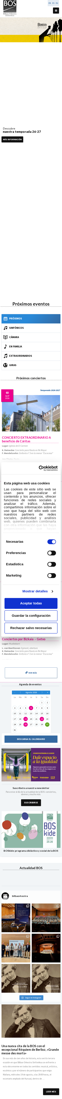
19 (26, 719)
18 (20, 719)
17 (15, 719)
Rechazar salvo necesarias (31, 628)
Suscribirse (31, 802)
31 (15, 730)
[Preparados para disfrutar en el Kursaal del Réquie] (16, 948)
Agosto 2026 (31, 692)
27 (31, 724)
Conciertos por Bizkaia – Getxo (24, 639)
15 (42, 713)
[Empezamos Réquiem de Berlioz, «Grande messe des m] (46, 918)
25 (20, 724)
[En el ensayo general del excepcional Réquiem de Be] (46, 948)
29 (42, 724)
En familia (15, 346)
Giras (12, 365)
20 (31, 719)
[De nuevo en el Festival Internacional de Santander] (16, 918)
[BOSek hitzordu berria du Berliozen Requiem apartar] (46, 978)
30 (47, 724)
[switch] (51, 553)
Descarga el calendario (31, 739)
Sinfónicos (16, 327)
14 (36, 713)
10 (15, 713)
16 (47, 713)
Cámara (14, 337)
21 (36, 719)
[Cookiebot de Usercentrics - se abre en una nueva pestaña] (44, 468)
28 (36, 724)
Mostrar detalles (35, 591)
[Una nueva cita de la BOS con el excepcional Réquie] (16, 978)
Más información (12, 139)
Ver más (32, 672)
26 (26, 724)
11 (20, 713)
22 (42, 719)
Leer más (51, 1091)
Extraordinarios (20, 355)
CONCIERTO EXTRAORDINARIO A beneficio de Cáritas (26, 439)
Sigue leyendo (31, 1083)
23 (47, 719)
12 (26, 713)
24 (15, 724)
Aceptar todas (31, 603)
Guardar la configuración (31, 615)
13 (31, 713)
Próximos (15, 318)
